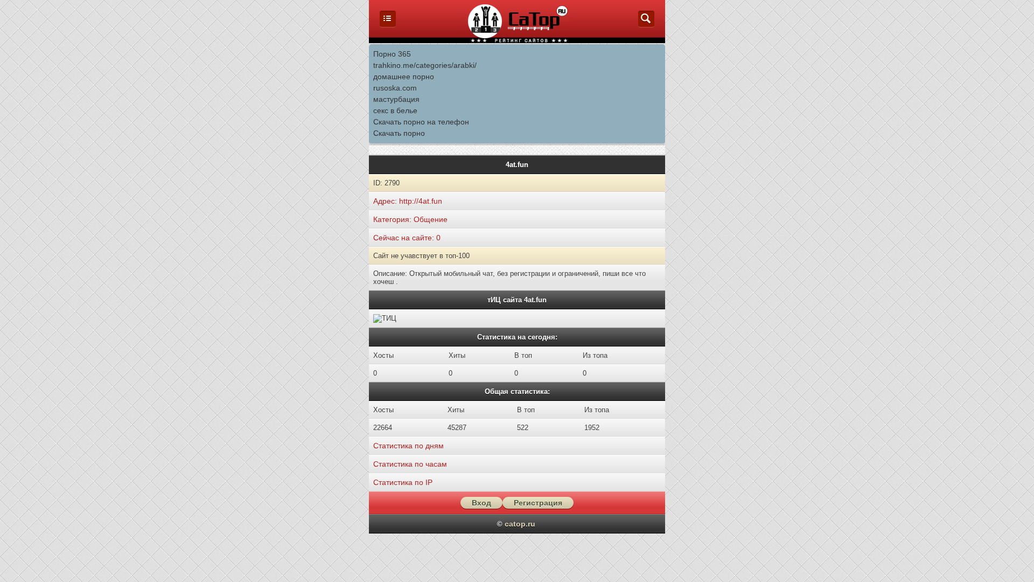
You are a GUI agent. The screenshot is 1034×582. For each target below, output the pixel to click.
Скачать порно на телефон (421, 121)
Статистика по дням (408, 445)
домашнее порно (403, 76)
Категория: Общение (410, 219)
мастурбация (396, 99)
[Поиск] (646, 24)
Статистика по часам (410, 464)
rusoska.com (395, 88)
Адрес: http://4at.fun (407, 201)
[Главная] (388, 24)
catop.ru (520, 523)
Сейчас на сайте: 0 (407, 237)
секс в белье (395, 110)
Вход (481, 502)
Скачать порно (399, 133)
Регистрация (538, 502)
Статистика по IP (402, 482)
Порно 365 (392, 54)
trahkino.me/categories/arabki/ (425, 65)
